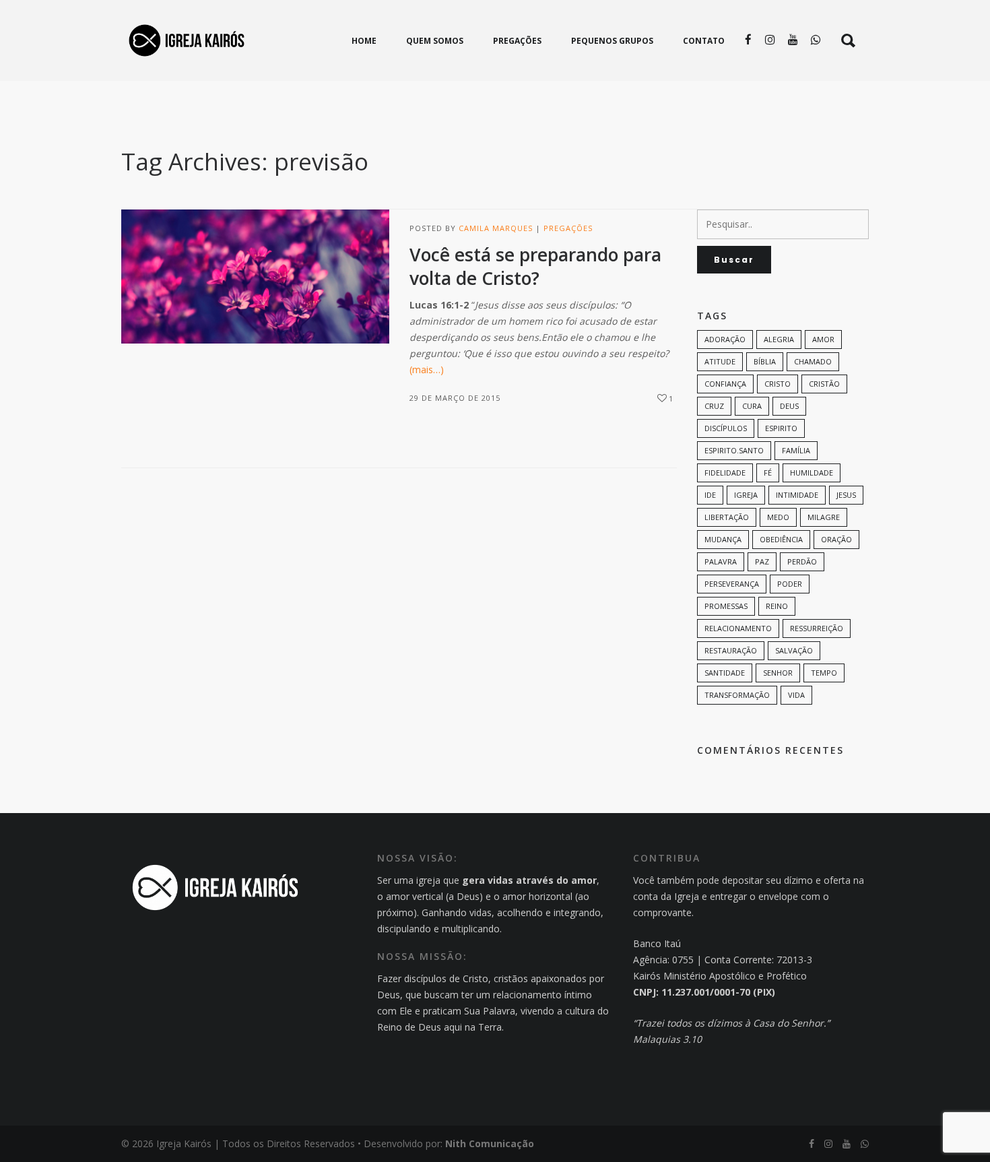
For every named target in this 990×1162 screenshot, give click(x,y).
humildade (811, 472)
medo (778, 517)
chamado (813, 361)
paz (762, 561)
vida (796, 695)
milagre (823, 517)
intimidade (797, 495)
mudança (722, 539)
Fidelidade (725, 472)
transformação (737, 695)
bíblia (765, 361)
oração (836, 539)
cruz (714, 406)
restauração (730, 650)
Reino (777, 606)
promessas (726, 606)
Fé (768, 472)
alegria (779, 339)
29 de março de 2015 (454, 398)
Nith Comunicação (489, 1143)
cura (752, 406)
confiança (725, 384)
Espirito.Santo (734, 450)
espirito (781, 428)
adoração (725, 339)
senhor (778, 673)
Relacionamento (738, 628)
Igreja (746, 495)
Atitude (719, 361)
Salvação (794, 650)
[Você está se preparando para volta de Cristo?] (255, 276)
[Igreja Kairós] (186, 40)
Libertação (726, 517)
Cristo (777, 384)
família (796, 450)
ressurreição (816, 628)
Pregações (568, 228)
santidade (724, 673)
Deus (789, 406)
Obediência (781, 539)
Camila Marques (496, 228)
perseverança (731, 584)
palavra (720, 561)
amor (823, 339)
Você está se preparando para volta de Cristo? (535, 266)
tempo (824, 673)
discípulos (725, 428)
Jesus (846, 495)
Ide (710, 495)
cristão (824, 384)
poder (789, 584)
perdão (802, 561)
